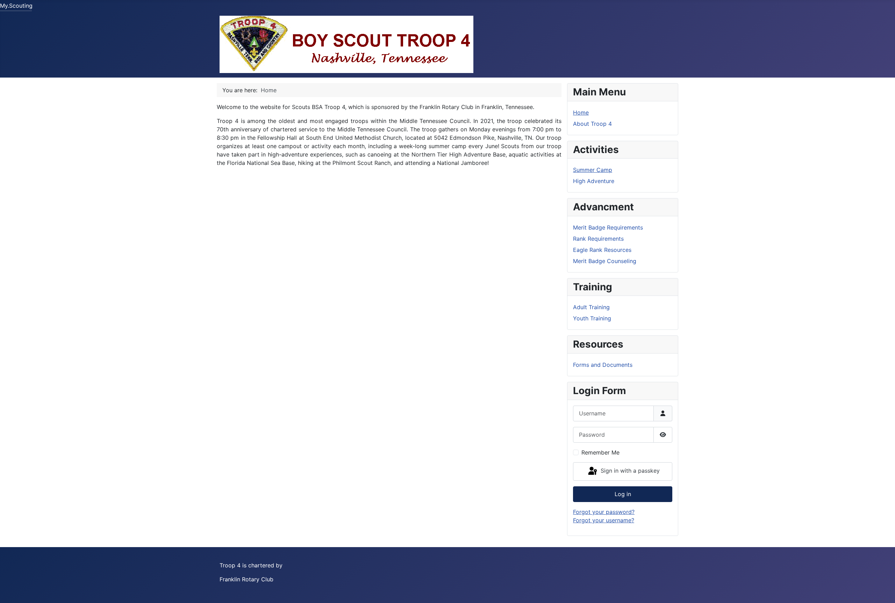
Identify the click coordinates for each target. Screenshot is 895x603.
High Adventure (593, 180)
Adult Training (591, 307)
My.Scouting (16, 5)
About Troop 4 (592, 123)
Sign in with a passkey (629, 470)
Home (581, 112)
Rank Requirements (598, 238)
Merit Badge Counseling (604, 260)
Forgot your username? (603, 520)
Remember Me (600, 452)
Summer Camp (592, 169)
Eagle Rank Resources (602, 249)
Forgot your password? (604, 511)
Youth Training (592, 318)
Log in (623, 494)
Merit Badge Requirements (608, 227)
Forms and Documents (602, 364)
